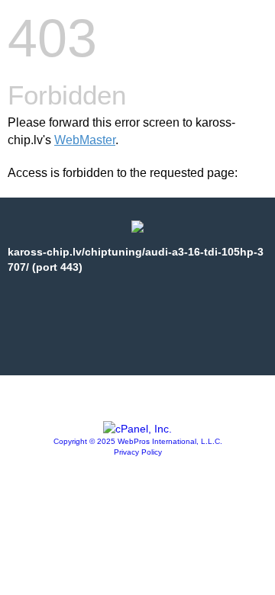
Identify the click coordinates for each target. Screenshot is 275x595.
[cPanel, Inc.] (137, 429)
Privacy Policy (138, 452)
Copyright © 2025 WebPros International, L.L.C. (137, 441)
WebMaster (84, 139)
